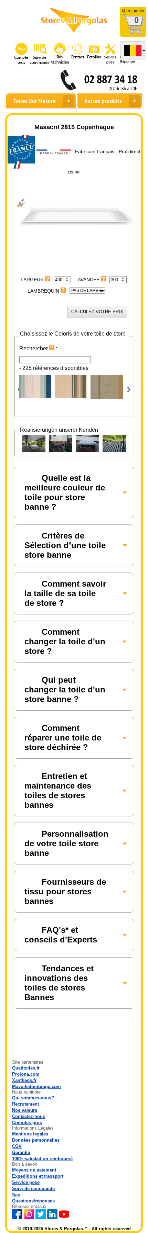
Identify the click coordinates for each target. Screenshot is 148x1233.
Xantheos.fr (24, 1080)
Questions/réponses (33, 1200)
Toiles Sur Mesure (34, 101)
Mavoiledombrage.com (36, 1086)
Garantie (21, 1152)
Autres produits (103, 101)
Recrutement (25, 1104)
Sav (16, 1194)
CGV (17, 1146)
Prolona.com (26, 1074)
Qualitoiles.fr (26, 1068)
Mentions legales (30, 1133)
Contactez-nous (28, 1116)
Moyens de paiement (34, 1170)
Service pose (26, 1182)
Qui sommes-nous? (33, 1097)
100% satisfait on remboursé (42, 1158)
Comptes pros (27, 1122)
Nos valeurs (24, 1110)
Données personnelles (36, 1140)
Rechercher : (38, 348)
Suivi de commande (33, 1188)
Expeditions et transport (37, 1176)
